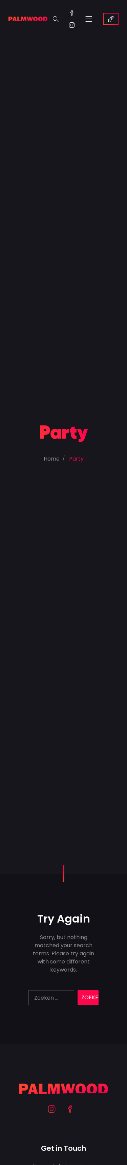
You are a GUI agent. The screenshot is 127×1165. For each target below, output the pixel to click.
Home (52, 459)
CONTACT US (111, 19)
